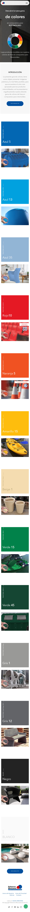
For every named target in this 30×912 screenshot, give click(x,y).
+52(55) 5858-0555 (17, 901)
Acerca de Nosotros (8, 893)
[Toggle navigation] (27, 2)
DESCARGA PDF (15, 871)
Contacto (18, 895)
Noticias (12, 895)
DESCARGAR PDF (15, 103)
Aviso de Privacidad (20, 893)
